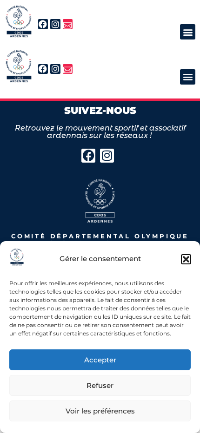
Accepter (100, 359)
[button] (186, 259)
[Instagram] (55, 24)
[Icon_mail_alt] (68, 24)
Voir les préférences (100, 411)
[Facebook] (43, 24)
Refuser (100, 385)
